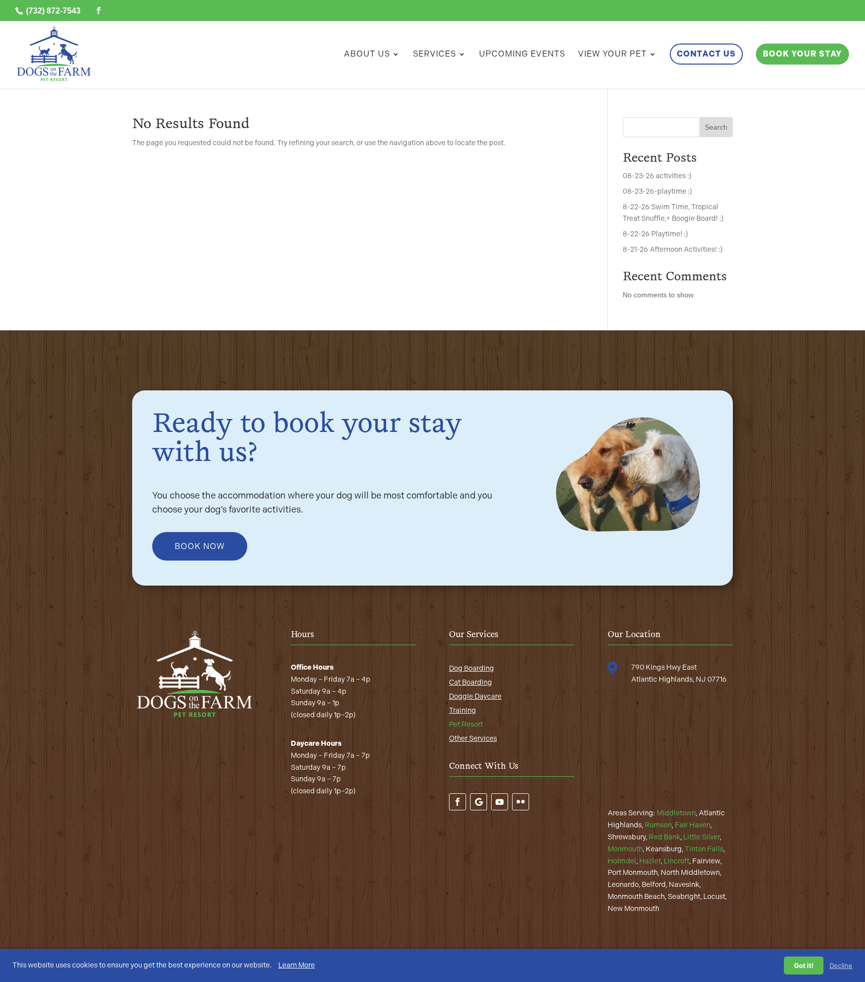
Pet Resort (466, 724)
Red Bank (664, 837)
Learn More (296, 965)
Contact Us (706, 54)
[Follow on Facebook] (457, 801)
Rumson (658, 825)
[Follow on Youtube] (499, 801)
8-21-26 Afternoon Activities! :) (672, 249)
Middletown (676, 813)
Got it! (803, 965)
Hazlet (650, 861)
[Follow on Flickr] (520, 801)
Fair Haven (692, 825)
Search (716, 127)
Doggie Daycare (475, 696)
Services (434, 55)
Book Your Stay (802, 54)
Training (462, 710)
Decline (840, 965)
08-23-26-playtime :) (657, 191)
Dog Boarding (471, 668)
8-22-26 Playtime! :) (655, 234)
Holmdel (622, 861)
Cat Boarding (470, 682)
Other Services (473, 738)
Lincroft (676, 861)
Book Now (200, 546)
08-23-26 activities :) (657, 176)
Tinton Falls (704, 849)
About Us (367, 55)
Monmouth (625, 849)
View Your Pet (612, 55)
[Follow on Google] (478, 801)
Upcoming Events (522, 55)
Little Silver (701, 837)
